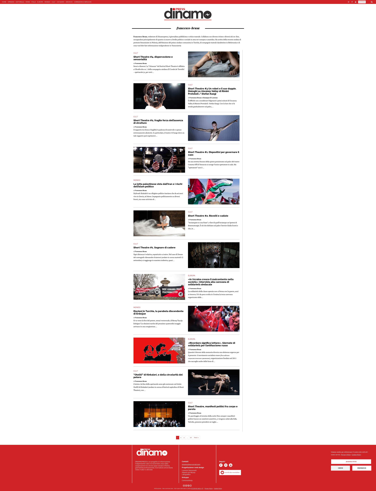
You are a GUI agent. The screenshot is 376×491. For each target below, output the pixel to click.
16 (191, 437)
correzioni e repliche (82, 2)
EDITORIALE (20, 2)
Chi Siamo (60, 2)
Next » (196, 437)
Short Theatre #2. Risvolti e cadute (208, 215)
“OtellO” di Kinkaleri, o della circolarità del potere (158, 376)
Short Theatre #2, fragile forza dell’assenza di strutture (158, 121)
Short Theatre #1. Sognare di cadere (154, 247)
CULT (53, 2)
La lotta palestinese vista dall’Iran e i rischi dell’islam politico (157, 185)
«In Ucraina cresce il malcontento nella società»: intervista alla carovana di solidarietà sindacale (211, 282)
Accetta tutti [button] (351, 461)
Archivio (69, 2)
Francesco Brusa (141, 63)
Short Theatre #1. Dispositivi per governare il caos (213, 153)
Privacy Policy (209, 488)
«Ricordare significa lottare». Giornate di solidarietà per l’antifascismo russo (211, 344)
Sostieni (362, 2)
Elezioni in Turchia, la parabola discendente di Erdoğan (158, 312)
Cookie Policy (218, 488)
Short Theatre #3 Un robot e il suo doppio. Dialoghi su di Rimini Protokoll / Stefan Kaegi (212, 91)
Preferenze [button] (361, 468)
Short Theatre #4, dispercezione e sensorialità (153, 58)
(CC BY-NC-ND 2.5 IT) (197, 488)
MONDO (47, 2)
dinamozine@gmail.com (191, 464)
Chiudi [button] (340, 468)
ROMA (28, 2)
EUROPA (40, 2)
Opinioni (11, 2)
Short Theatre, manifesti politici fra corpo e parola (213, 407)
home (4, 2)
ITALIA (33, 2)
